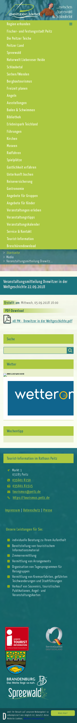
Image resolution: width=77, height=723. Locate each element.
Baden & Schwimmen (21, 110)
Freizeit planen (17, 88)
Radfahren (14, 152)
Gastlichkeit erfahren (21, 167)
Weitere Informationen (34, 718)
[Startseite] (38, 9)
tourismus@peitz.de (27, 491)
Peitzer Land (15, 45)
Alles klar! (63, 713)
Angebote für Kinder (21, 203)
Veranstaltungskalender (23, 224)
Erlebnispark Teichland (22, 124)
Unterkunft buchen (20, 174)
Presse (47, 510)
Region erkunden (18, 24)
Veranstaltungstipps (21, 217)
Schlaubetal (15, 67)
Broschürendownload (21, 246)
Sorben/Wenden (18, 74)
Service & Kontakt (19, 231)
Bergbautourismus (19, 81)
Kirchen (12, 138)
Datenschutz (31, 510)
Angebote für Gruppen (22, 195)
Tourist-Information (20, 238)
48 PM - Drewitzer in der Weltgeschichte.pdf (42, 321)
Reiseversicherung (20, 181)
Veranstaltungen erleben (24, 210)
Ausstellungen (17, 102)
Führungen (14, 131)
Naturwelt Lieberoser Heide (26, 59)
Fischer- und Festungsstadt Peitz (29, 31)
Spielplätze (14, 160)
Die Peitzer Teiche (19, 38)
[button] (71, 24)
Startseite (13, 253)
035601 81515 (23, 486)
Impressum (12, 510)
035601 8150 (21, 480)
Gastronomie (15, 188)
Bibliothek (14, 117)
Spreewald (14, 52)
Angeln (11, 95)
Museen (12, 145)
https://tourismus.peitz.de (31, 497)
